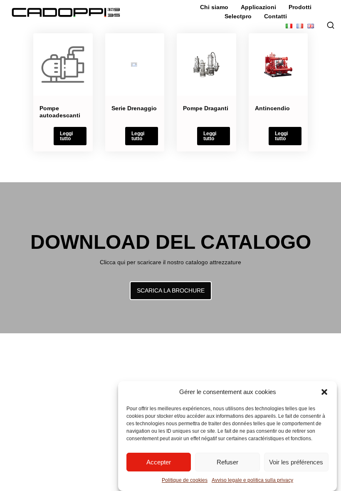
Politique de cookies (185, 480)
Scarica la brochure (171, 290)
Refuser (227, 462)
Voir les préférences (296, 462)
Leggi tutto (66, 136)
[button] (324, 392)
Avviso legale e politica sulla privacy (252, 480)
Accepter (158, 462)
